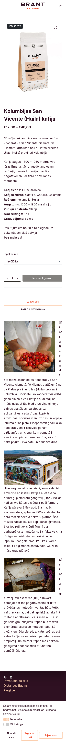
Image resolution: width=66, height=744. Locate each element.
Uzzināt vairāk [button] (11, 714)
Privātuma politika (16, 681)
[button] (6, 719)
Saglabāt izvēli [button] (29, 735)
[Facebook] (5, 677)
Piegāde (9, 690)
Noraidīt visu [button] (11, 735)
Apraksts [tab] (33, 302)
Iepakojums (11, 254)
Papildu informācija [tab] (33, 309)
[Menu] (5, 6)
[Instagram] (11, 677)
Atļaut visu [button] (51, 735)
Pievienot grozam (42, 278)
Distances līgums (16, 685)
